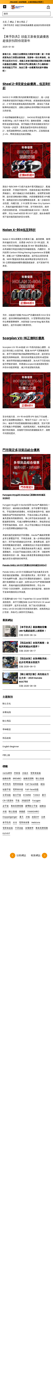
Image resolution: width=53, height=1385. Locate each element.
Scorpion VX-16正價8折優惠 (23, 338)
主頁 (5, 21)
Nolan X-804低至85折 (19, 230)
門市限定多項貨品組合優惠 (21, 450)
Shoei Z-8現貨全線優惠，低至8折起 (26, 86)
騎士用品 (21, 21)
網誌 (12, 21)
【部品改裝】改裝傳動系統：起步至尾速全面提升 (26, 2)
